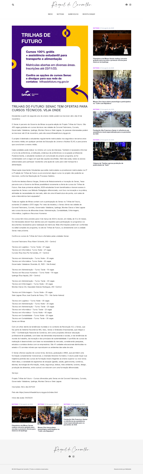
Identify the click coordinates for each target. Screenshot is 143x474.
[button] (13, 4)
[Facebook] (127, 5)
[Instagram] (130, 5)
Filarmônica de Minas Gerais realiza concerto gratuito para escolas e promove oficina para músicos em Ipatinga (23, 428)
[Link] (71, 4)
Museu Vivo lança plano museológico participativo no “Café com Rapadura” (48, 429)
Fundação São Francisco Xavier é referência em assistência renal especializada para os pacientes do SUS (75, 421)
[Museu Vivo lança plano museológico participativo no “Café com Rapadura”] (50, 408)
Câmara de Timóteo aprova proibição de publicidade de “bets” (108, 164)
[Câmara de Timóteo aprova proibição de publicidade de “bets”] (112, 143)
